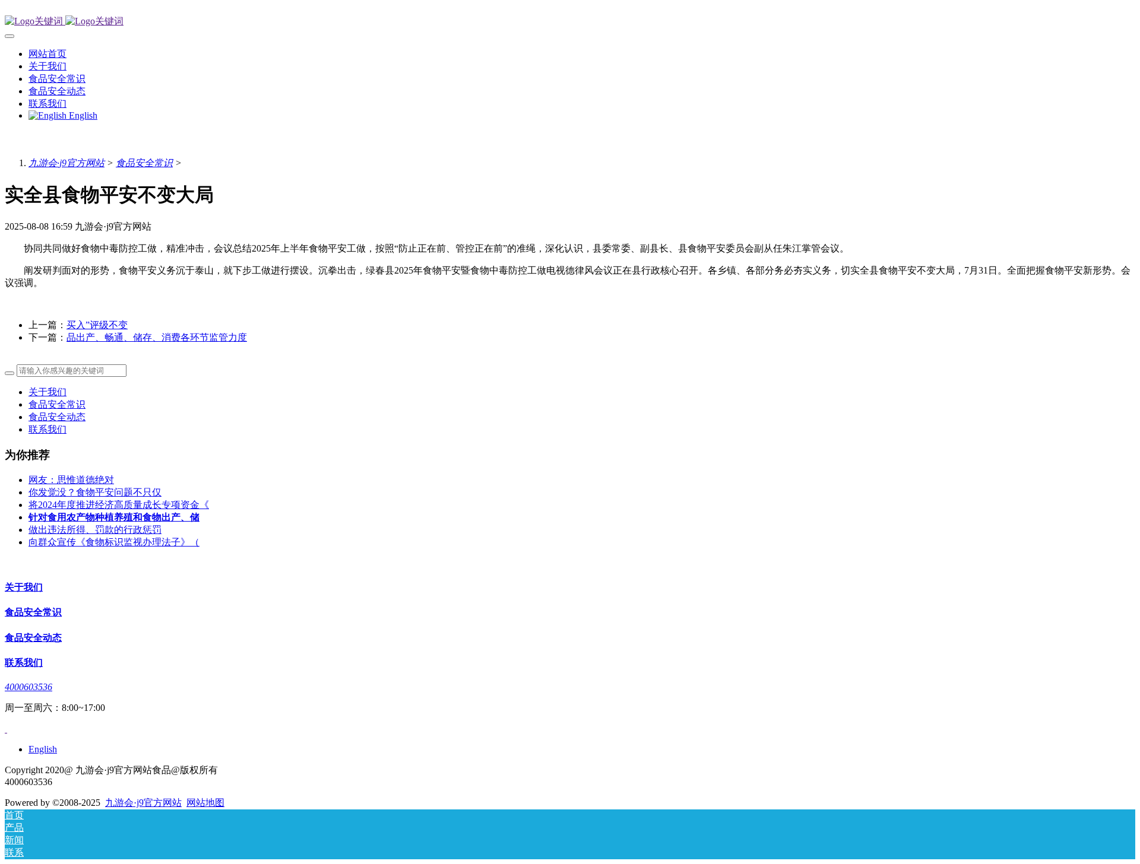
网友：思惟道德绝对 (71, 480)
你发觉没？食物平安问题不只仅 (95, 492)
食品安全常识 (144, 163)
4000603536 (28, 687)
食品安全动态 (57, 417)
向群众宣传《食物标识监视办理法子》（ (114, 542)
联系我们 (47, 429)
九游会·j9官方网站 (66, 163)
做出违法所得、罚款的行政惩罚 (95, 530)
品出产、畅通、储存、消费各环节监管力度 (156, 337)
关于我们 (47, 392)
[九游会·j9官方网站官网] (570, 21)
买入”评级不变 (97, 325)
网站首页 (47, 54)
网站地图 (205, 803)
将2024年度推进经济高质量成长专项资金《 (118, 505)
